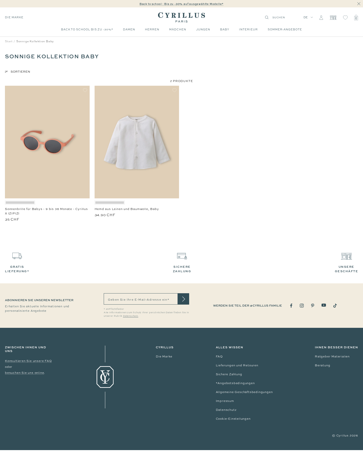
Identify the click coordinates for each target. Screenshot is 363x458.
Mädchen (177, 29)
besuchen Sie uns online (24, 373)
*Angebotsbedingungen (235, 383)
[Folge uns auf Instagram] (302, 306)
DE (305, 17)
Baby (224, 29)
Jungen (203, 29)
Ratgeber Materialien (332, 356)
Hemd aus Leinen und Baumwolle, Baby (127, 209)
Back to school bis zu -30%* (87, 29)
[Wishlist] (345, 17)
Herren (152, 29)
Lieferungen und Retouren (237, 365)
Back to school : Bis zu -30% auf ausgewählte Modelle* (181, 4)
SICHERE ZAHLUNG (182, 269)
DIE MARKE (14, 17)
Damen (129, 29)
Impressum (225, 401)
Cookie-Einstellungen (233, 419)
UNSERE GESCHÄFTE (346, 269)
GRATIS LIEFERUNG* (17, 269)
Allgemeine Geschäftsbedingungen (244, 392)
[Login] (321, 17)
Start (9, 41)
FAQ (219, 356)
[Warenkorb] (356, 18)
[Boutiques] (333, 17)
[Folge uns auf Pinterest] (312, 306)
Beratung (322, 365)
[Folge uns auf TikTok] (335, 306)
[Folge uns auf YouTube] (324, 305)
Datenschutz (226, 410)
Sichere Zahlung (229, 374)
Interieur (248, 29)
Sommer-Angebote (285, 29)
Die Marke (164, 356)
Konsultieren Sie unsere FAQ (28, 361)
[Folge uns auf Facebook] (291, 306)
